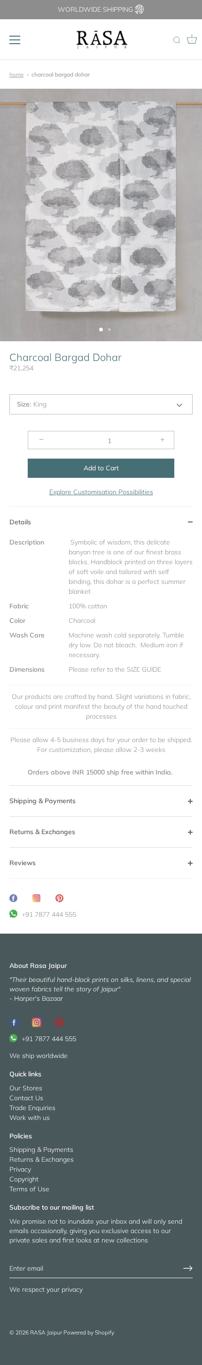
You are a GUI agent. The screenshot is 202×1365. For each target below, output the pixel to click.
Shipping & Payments (41, 1149)
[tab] (101, 661)
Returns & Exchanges (41, 1159)
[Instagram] (36, 1022)
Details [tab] (20, 522)
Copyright (24, 1179)
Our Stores (25, 1088)
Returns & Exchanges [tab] (42, 832)
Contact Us (26, 1098)
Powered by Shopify (88, 1332)
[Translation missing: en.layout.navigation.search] (176, 41)
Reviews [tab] (22, 863)
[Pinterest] (59, 1022)
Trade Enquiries (32, 1108)
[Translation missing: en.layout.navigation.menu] (15, 40)
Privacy (20, 1169)
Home (16, 74)
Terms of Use (29, 1189)
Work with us (29, 1117)
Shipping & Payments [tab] (42, 801)
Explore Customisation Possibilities (101, 492)
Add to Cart (101, 468)
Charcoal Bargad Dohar (60, 74)
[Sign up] (188, 1268)
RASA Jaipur (46, 1332)
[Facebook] (14, 1022)
